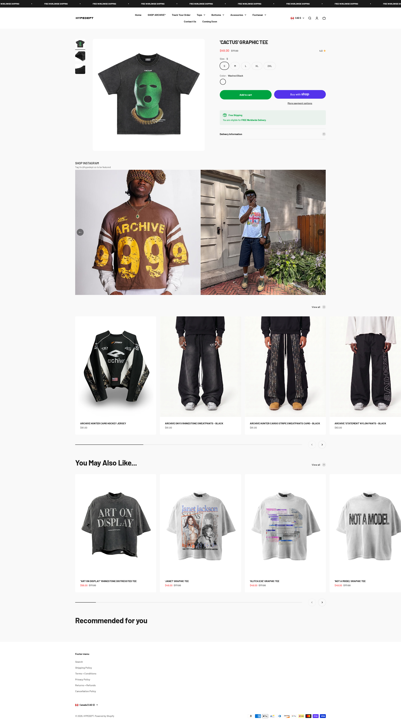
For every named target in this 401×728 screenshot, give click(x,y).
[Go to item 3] (80, 69)
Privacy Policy (82, 679)
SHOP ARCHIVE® (157, 14)
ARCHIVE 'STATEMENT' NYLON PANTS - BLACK (360, 423)
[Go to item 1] (80, 44)
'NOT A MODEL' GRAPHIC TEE (350, 581)
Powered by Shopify (104, 716)
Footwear (258, 14)
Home (138, 14)
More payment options (300, 102)
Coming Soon (209, 21)
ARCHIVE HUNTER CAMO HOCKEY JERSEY (103, 423)
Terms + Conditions (85, 673)
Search (79, 661)
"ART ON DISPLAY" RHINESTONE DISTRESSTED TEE (108, 581)
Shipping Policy (83, 667)
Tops (199, 14)
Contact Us (190, 21)
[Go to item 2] (80, 56)
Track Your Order (181, 14)
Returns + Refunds (85, 685)
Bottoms (216, 14)
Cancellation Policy (85, 691)
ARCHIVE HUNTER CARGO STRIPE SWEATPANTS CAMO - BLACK (285, 423)
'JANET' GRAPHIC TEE (177, 581)
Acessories (236, 14)
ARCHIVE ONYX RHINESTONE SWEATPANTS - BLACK (194, 423)
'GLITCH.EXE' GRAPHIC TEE (264, 581)
